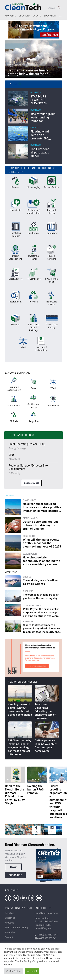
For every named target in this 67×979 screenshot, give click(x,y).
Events (37, 16)
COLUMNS (9, 495)
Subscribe (15, 875)
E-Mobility (14, 473)
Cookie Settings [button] (13, 971)
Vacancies (10, 932)
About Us (9, 922)
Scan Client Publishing (16, 927)
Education (50, 16)
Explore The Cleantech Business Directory (32, 169)
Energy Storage (17, 448)
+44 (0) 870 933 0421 (47, 938)
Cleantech (14, 459)
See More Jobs (31, 483)
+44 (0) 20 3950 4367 (47, 934)
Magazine (10, 16)
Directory (24, 16)
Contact (9, 937)
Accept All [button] (32, 971)
